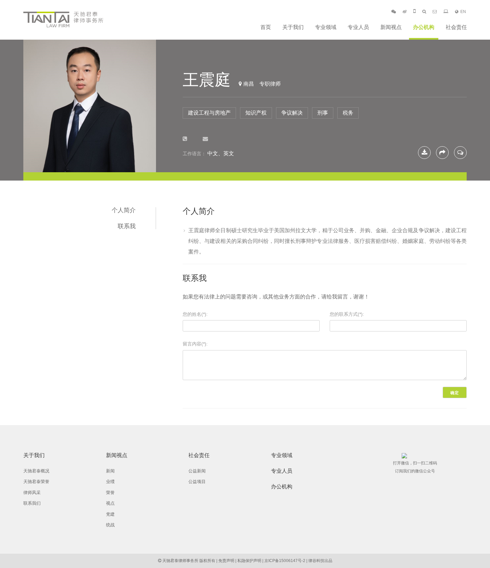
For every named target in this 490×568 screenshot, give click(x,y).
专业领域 (325, 27)
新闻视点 (391, 27)
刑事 (322, 113)
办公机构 (423, 27)
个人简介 (124, 210)
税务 (348, 113)
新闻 (110, 470)
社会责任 (456, 27)
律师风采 (32, 492)
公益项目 (197, 481)
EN (463, 11)
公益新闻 (197, 470)
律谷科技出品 (320, 560)
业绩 (110, 481)
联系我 (127, 226)
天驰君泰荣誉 (36, 481)
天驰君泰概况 (36, 470)
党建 (110, 514)
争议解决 (292, 113)
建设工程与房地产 (209, 113)
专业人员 (358, 27)
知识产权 (256, 113)
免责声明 (226, 560)
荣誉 (110, 492)
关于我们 (293, 27)
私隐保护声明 (249, 560)
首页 (265, 27)
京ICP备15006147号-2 (284, 560)
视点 (110, 503)
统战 (110, 524)
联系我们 (32, 503)
